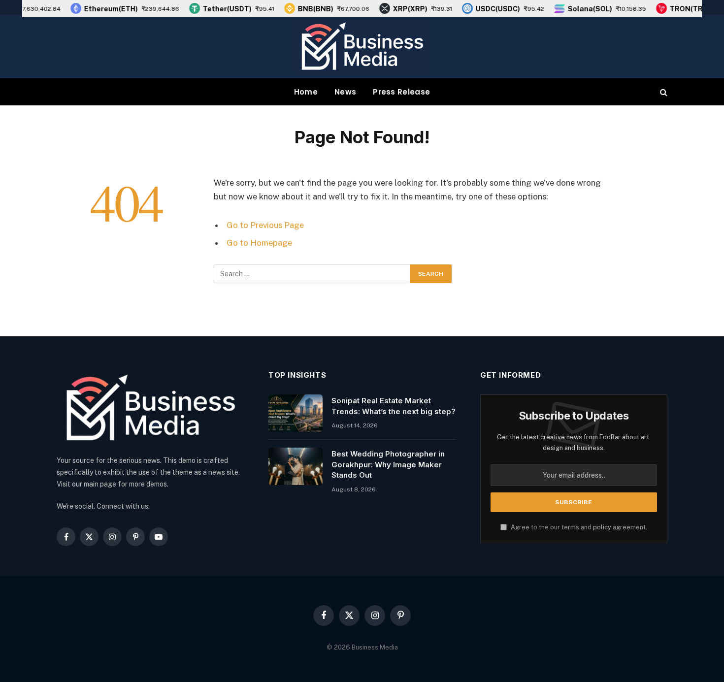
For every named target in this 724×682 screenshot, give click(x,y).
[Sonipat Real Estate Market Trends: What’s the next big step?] (295, 413)
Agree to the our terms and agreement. (578, 527)
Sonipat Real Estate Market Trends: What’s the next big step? (393, 406)
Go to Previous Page (265, 225)
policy (602, 527)
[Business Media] (362, 46)
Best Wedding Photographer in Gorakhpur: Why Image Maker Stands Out (388, 464)
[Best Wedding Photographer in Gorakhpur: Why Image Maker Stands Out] (295, 466)
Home (306, 92)
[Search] (662, 92)
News (345, 92)
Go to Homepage (259, 243)
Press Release (401, 92)
